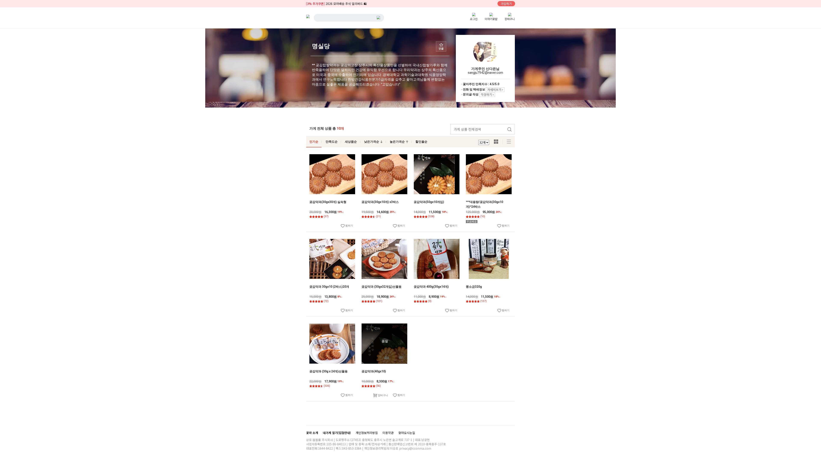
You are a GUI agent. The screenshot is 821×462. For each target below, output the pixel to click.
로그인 (474, 19)
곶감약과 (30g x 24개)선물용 (328, 371)
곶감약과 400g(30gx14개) (431, 286)
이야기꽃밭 (491, 19)
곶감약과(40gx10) (374, 371)
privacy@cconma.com (415, 448)
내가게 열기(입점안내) (337, 433)
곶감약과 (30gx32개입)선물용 (382, 286)
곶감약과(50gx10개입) (429, 202)
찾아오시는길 (406, 433)
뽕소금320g (474, 286)
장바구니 (510, 19)
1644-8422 (325, 448)
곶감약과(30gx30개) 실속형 (327, 202)
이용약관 (388, 433)
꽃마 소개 (312, 433)
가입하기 (506, 3)
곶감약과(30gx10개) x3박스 (380, 202)
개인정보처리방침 (367, 433)
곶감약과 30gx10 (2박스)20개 (329, 286)
